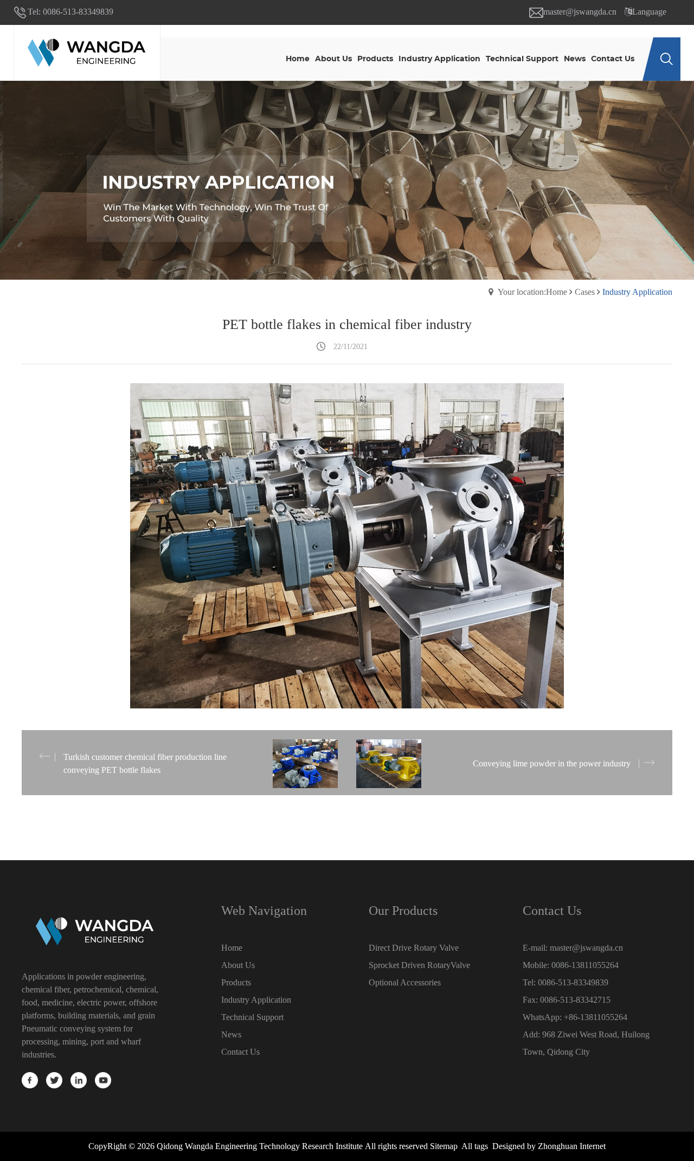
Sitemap (444, 1146)
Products (236, 982)
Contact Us (240, 1051)
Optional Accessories (405, 982)
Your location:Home (532, 291)
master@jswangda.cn (579, 11)
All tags (474, 1146)
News (231, 1034)
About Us (238, 965)
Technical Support (252, 1017)
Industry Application (256, 999)
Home (231, 947)
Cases (585, 291)
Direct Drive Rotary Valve (414, 947)
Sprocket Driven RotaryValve (419, 965)
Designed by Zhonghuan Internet (549, 1146)
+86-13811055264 (595, 1017)
